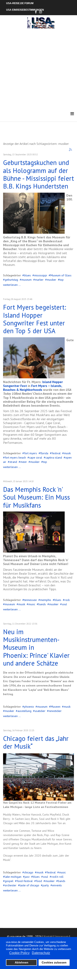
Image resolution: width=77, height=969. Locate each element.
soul (64, 604)
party (46, 885)
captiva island (53, 457)
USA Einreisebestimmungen (25, 9)
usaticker (40, 711)
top (62, 279)
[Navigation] (72, 113)
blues (27, 275)
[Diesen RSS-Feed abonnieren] (70, 149)
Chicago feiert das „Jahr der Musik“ (36, 742)
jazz (27, 877)
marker (39, 279)
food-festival (25, 881)
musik (67, 453)
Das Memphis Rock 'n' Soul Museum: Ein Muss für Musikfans (36, 497)
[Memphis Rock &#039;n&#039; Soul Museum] (34, 532)
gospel (9, 881)
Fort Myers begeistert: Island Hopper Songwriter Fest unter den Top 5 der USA (34, 319)
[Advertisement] (38, 69)
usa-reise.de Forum (19, 3)
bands (42, 604)
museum (26, 279)
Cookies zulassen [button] (54, 962)
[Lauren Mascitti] (34, 357)
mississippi (40, 275)
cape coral (35, 457)
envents (57, 885)
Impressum (62, 936)
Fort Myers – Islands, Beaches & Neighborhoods (32, 388)
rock (67, 600)
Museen (55, 706)
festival (56, 453)
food (39, 881)
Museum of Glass (60, 275)
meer (23, 462)
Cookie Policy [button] (19, 953)
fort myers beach (15, 457)
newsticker (55, 711)
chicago (28, 872)
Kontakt (48, 936)
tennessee (30, 600)
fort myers (30, 453)
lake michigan (13, 877)
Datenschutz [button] (41, 953)
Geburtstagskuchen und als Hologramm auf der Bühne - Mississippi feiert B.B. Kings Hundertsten (38, 174)
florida (44, 453)
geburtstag (11, 279)
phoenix (29, 706)
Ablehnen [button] (21, 962)
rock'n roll (57, 877)
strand (13, 462)
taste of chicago (29, 885)
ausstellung (24, 711)
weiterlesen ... (12, 285)
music (31, 604)
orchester (10, 885)
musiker (51, 279)
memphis (45, 600)
